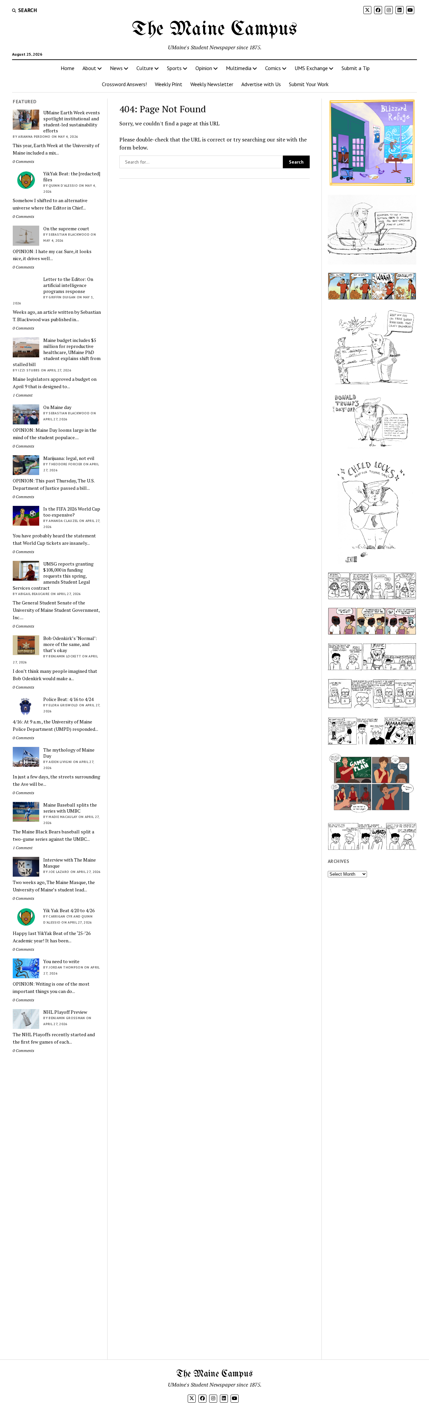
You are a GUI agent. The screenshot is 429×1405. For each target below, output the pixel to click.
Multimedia (238, 68)
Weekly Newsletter (211, 84)
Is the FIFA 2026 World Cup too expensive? (71, 512)
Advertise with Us (261, 84)
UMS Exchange (311, 68)
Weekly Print (168, 84)
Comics (273, 68)
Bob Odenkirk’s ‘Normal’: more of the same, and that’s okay (70, 644)
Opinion (203, 68)
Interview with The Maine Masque (69, 863)
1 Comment (23, 395)
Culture (144, 68)
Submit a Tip (356, 68)
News (116, 68)
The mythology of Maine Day (69, 753)
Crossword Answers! (124, 84)
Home (67, 68)
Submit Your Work (308, 84)
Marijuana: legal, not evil (69, 458)
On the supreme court (66, 229)
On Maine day (57, 407)
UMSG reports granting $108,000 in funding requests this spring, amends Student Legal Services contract (53, 576)
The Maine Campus (214, 29)
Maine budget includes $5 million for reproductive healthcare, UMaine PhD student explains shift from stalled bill (57, 352)
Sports (174, 68)
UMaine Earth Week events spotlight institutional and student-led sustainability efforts (71, 122)
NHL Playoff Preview (65, 1012)
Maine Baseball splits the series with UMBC (70, 808)
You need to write (61, 961)
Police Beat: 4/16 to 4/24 (68, 699)
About (89, 68)
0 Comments (23, 161)
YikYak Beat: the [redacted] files (71, 177)
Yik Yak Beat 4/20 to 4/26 (69, 911)
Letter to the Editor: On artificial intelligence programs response (68, 285)
